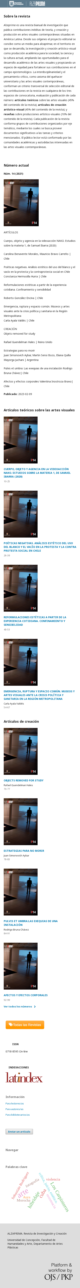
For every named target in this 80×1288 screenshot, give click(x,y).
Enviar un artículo (19, 1131)
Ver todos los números (18, 1006)
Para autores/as (14, 1109)
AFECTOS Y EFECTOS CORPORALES (26, 995)
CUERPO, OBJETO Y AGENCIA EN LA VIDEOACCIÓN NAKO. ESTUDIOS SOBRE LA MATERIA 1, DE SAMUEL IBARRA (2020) (37, 472)
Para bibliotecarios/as (18, 1114)
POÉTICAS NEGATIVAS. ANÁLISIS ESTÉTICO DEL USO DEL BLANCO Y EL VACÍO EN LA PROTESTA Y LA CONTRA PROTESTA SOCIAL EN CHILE (40, 546)
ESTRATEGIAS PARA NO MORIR (24, 850)
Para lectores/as (15, 1103)
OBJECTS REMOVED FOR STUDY (23, 780)
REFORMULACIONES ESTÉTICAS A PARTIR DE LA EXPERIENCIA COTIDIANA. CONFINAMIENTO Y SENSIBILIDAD (35, 620)
